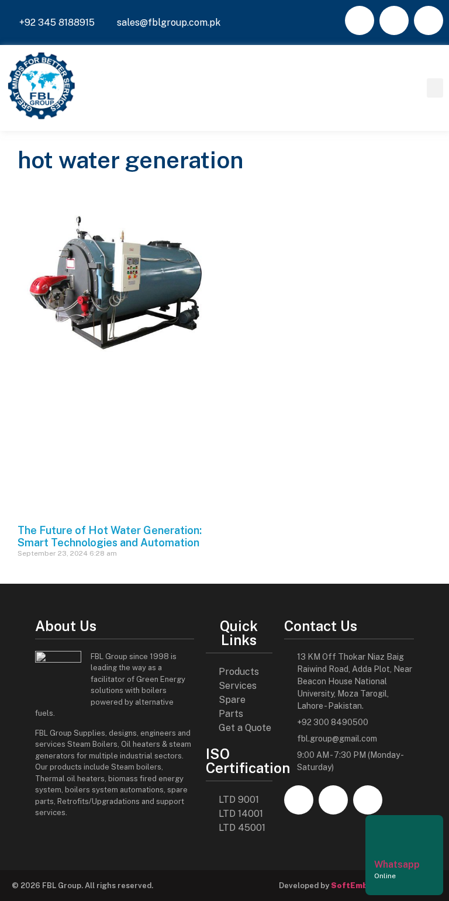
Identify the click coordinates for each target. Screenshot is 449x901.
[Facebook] (359, 20)
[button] (435, 88)
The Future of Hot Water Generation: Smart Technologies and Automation (110, 536)
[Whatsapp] (388, 835)
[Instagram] (394, 20)
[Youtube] (428, 20)
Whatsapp (397, 864)
